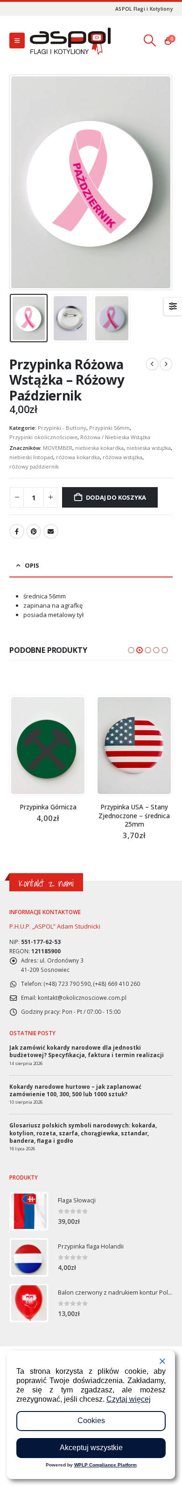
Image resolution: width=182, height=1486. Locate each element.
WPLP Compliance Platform (105, 1464)
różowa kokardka (78, 457)
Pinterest (33, 531)
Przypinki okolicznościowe (43, 437)
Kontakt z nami (46, 883)
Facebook (16, 531)
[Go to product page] (57, 745)
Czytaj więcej (128, 1399)
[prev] (152, 364)
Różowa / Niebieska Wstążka (115, 437)
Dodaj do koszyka (116, 497)
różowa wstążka (122, 457)
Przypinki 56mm (109, 427)
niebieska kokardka (99, 447)
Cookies (91, 1421)
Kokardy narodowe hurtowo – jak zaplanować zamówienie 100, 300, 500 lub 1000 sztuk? (75, 1090)
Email (50, 531)
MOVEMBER (57, 447)
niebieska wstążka (148, 447)
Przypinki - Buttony (62, 427)
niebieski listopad (31, 457)
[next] (166, 364)
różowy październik (34, 466)
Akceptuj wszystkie (91, 1448)
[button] (17, 40)
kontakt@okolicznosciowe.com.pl (82, 997)
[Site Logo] (70, 40)
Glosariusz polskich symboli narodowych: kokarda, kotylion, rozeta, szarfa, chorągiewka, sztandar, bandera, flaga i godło (83, 1132)
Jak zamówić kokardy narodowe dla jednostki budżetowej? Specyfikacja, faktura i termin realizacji (86, 1051)
